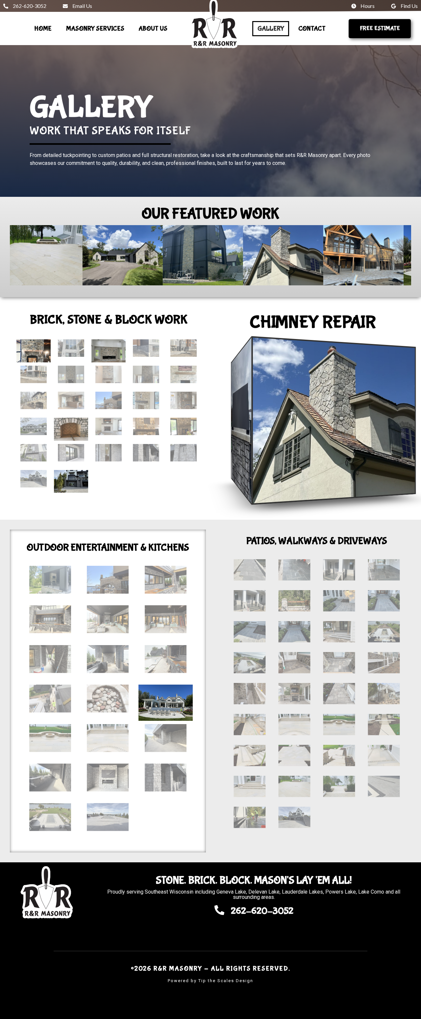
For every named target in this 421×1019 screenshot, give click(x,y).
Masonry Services (95, 28)
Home (43, 28)
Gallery (271, 28)
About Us (152, 28)
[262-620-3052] (219, 910)
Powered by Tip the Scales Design (210, 980)
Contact (312, 28)
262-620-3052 (262, 911)
